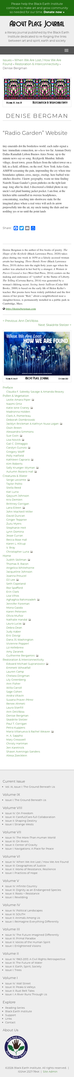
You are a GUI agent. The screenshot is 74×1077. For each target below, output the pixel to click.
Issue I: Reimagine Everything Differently (32, 921)
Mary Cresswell (16, 739)
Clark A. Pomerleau (18, 415)
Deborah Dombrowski (20, 419)
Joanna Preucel (16, 575)
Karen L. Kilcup (16, 543)
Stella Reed (13, 487)
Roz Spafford (14, 587)
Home (7, 555)
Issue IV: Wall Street (18, 983)
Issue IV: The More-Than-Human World (30, 837)
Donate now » (54, 12)
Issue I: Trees (13, 970)
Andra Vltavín (15, 695)
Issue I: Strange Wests (19, 824)
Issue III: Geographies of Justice (25, 865)
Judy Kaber (13, 631)
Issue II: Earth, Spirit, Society (23, 966)
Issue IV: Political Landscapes (24, 910)
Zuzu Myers (13, 523)
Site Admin (50, 1071)
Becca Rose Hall (16, 539)
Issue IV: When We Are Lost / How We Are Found (37, 862)
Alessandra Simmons (20, 431)
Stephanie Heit (16, 527)
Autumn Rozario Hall (19, 471)
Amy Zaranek (14, 651)
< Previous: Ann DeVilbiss (20, 321)
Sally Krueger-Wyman (20, 467)
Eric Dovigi (13, 635)
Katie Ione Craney (17, 407)
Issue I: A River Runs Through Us (26, 994)
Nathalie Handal (16, 619)
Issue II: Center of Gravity (21, 845)
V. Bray (10, 547)
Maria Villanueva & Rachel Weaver (28, 731)
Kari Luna (12, 491)
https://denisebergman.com (21, 308)
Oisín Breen (14, 427)
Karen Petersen (16, 611)
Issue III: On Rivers (17, 841)
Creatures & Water (15, 476)
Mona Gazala (14, 607)
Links (8, 1018)
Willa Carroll (14, 687)
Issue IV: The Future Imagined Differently (32, 934)
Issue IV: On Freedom (19, 813)
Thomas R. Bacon (17, 563)
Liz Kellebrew (15, 647)
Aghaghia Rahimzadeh (21, 599)
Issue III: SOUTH (15, 914)
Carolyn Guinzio (16, 447)
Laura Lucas (14, 623)
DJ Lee (10, 579)
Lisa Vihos (12, 595)
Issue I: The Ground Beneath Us (25, 800)
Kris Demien (14, 499)
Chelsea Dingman (18, 675)
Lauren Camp (15, 671)
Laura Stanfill (14, 707)
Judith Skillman (16, 559)
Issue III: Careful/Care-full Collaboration (30, 817)
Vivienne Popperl (17, 643)
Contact (10, 1022)
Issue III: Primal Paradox (20, 938)
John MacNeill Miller (19, 511)
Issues (7, 60)
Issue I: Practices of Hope (21, 873)
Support (10, 1015)
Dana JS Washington (19, 639)
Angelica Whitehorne (20, 567)
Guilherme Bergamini (20, 655)
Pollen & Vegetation (16, 395)
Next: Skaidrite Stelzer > (54, 325)
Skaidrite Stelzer (16, 719)
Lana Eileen (13, 507)
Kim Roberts (14, 463)
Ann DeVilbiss (15, 711)
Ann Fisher (13, 683)
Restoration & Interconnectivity (37, 64)
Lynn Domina (15, 531)
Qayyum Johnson (17, 495)
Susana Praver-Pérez (19, 699)
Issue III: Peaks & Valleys (20, 987)
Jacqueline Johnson (19, 571)
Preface (8, 387)
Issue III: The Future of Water (23, 962)
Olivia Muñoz (14, 615)
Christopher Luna (17, 551)
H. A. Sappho (14, 735)
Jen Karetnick (15, 747)
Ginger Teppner (16, 519)
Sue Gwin (12, 435)
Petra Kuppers (15, 727)
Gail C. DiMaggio (17, 443)
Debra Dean (14, 627)
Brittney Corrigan (17, 503)
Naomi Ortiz (14, 403)
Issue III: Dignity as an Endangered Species (33, 890)
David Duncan (15, 515)
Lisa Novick (13, 439)
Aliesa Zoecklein (16, 755)
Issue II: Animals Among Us (22, 917)
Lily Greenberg (16, 679)
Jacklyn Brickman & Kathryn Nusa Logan (32, 423)
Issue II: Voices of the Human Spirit (27, 942)
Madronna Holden (18, 411)
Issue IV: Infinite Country (21, 886)
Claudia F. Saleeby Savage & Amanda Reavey (35, 391)
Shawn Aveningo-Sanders (23, 751)
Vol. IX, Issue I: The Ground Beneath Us (30, 786)
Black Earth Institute (18, 1011)
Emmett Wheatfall (18, 667)
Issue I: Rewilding (16, 897)
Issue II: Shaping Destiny (21, 820)
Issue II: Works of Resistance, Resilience (30, 869)
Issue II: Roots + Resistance (22, 893)
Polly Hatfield (15, 455)
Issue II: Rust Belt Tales (19, 990)
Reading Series (15, 1007)
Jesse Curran (14, 535)
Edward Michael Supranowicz (25, 663)
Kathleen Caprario (18, 459)
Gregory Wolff (15, 451)
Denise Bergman (17, 715)
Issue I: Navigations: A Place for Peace (29, 848)
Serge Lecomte (16, 479)
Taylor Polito (14, 483)
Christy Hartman (17, 743)
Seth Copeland (16, 583)
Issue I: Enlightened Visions (23, 946)
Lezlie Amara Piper (18, 399)
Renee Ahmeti (15, 703)
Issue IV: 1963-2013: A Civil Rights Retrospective (35, 959)
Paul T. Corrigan (16, 723)
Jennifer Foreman (18, 603)
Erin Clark (12, 591)
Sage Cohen (14, 691)
